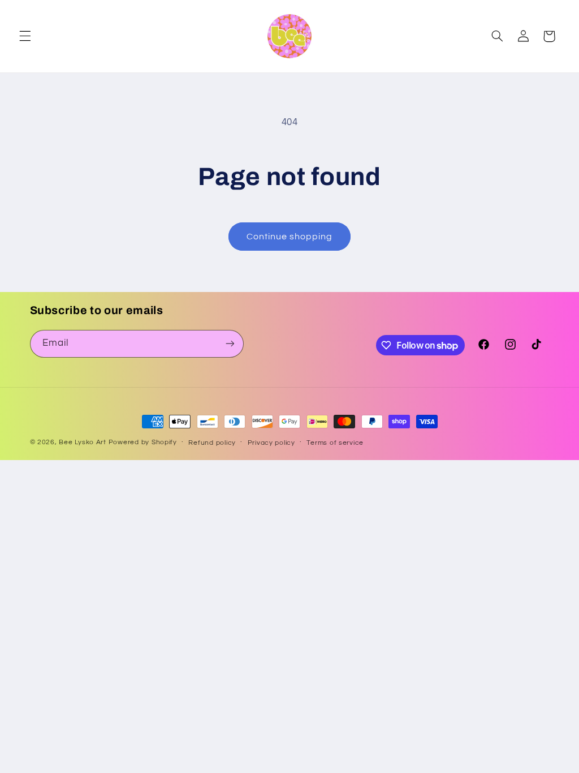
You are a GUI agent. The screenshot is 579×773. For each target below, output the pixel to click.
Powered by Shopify (143, 442)
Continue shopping (290, 236)
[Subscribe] (230, 344)
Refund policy (212, 443)
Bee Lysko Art (82, 442)
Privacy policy (271, 443)
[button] (25, 36)
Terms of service (335, 443)
